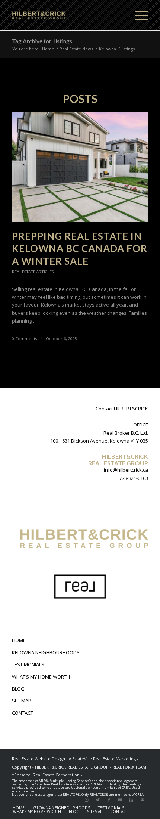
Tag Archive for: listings (42, 40)
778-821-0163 (133, 478)
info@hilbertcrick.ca (126, 469)
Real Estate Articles (33, 271)
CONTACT (22, 713)
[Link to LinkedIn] (131, 800)
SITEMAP (21, 700)
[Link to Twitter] (97, 800)
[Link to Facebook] (109, 800)
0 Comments (24, 338)
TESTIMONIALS (28, 664)
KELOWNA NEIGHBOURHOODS (46, 652)
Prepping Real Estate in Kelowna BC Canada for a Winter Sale (79, 248)
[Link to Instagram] (86, 800)
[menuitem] (18, 808)
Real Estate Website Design (38, 758)
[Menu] (138, 15)
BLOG (18, 688)
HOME (19, 640)
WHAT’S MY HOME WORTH (41, 676)
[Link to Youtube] (120, 800)
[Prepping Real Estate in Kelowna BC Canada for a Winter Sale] (80, 167)
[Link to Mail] (142, 800)
